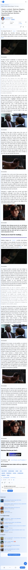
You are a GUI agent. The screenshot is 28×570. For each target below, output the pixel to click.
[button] (1, 479)
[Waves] (9, 567)
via (12, 477)
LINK (2, 37)
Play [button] (21, 23)
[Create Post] (25, 563)
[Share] (23, 27)
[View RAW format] (2, 483)
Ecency (2, 4)
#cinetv (14, 31)
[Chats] (15, 567)
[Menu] (26, 27)
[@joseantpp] (3, 18)
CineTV (6, 4)
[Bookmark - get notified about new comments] (20, 27)
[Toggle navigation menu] (1, 2)
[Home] (4, 567)
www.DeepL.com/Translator (18, 460)
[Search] (25, 2)
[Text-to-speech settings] (25, 22)
